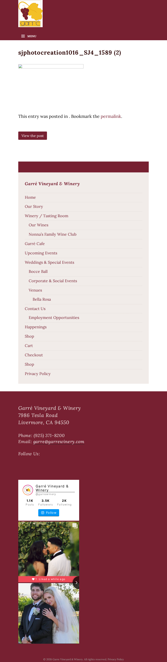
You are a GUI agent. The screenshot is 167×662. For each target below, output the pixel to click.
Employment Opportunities (54, 317)
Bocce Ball (38, 271)
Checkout (34, 354)
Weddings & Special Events (49, 262)
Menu (31, 36)
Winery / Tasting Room (46, 215)
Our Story (34, 206)
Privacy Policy (38, 373)
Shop (29, 336)
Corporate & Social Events (53, 280)
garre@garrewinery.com (59, 441)
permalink (111, 116)
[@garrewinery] (27, 490)
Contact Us (35, 308)
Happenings (36, 326)
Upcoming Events (41, 252)
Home (30, 197)
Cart (29, 345)
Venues (35, 290)
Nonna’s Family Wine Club (52, 234)
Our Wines (38, 224)
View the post (33, 135)
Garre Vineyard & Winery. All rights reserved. (80, 659)
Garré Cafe (35, 243)
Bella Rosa (42, 299)
